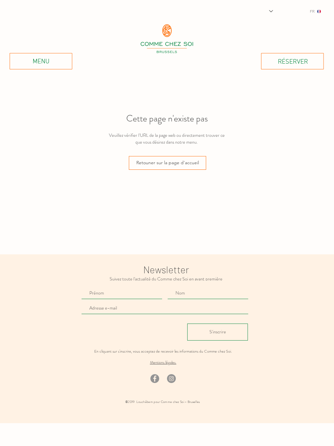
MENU (41, 62)
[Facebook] (154, 378)
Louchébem (144, 401)
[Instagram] (171, 378)
